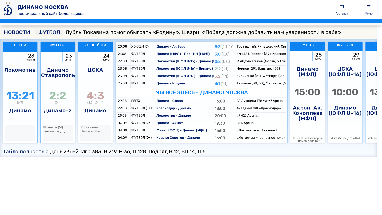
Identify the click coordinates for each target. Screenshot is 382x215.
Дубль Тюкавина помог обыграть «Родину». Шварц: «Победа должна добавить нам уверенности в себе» (189, 32)
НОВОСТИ (17, 32)
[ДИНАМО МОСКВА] (9, 9)
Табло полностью (26, 151)
